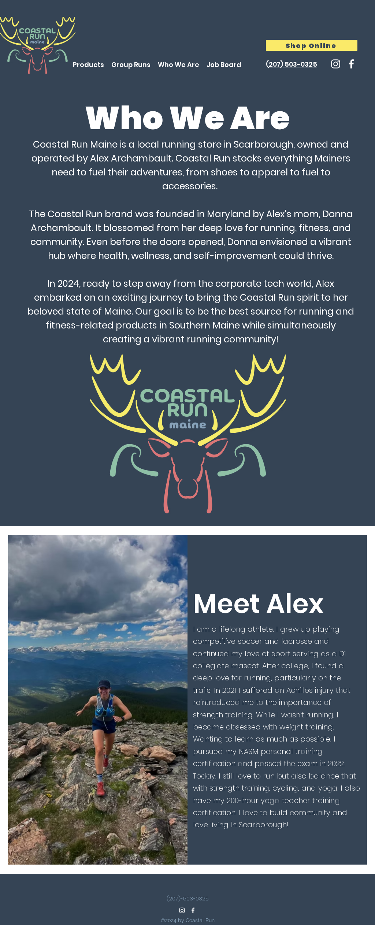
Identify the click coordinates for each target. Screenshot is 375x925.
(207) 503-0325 (291, 64)
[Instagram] (336, 64)
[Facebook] (351, 64)
